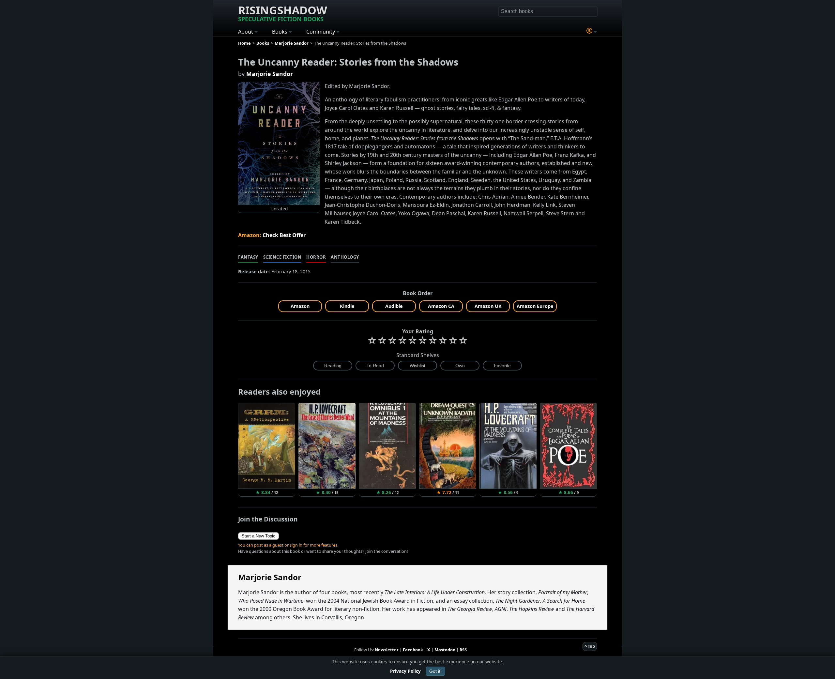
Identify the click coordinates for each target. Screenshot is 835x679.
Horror (316, 257)
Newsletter (387, 650)
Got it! (435, 671)
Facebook (413, 650)
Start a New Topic (258, 536)
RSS (463, 650)
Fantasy (248, 257)
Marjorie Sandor (269, 74)
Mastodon (444, 650)
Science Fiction (282, 257)
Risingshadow (282, 13)
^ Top (589, 646)
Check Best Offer (284, 235)
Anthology (345, 257)
